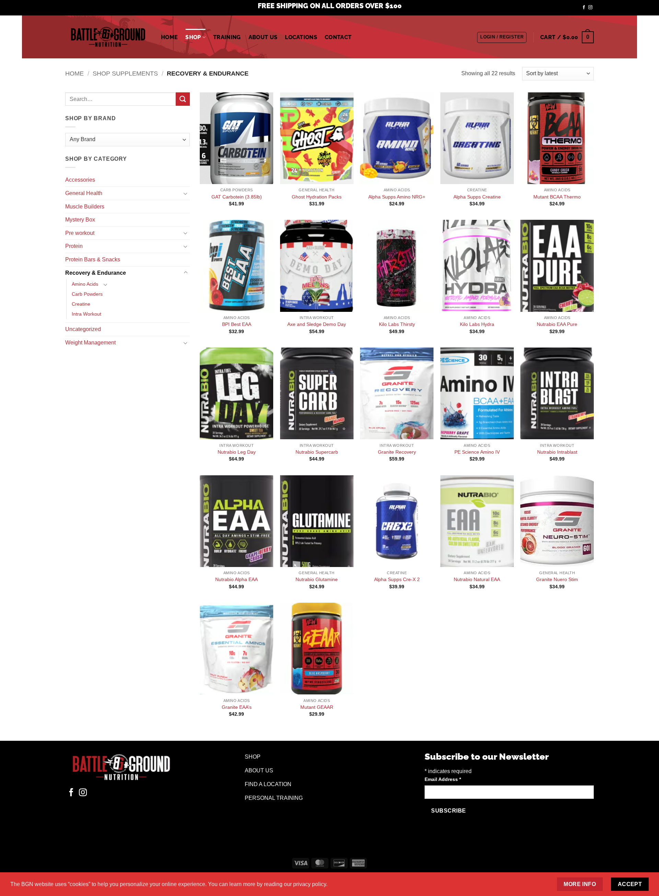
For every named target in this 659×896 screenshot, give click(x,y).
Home (169, 37)
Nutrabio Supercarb (317, 452)
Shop (193, 37)
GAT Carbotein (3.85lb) (236, 197)
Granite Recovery (397, 452)
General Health (83, 193)
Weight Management (90, 342)
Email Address (443, 779)
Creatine (81, 304)
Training (227, 37)
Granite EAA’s (237, 707)
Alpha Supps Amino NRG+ (396, 197)
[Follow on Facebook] (584, 7)
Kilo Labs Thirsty (397, 324)
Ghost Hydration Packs (317, 197)
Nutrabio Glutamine (317, 579)
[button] (502, 37)
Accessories (80, 180)
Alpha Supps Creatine (477, 197)
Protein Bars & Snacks (92, 259)
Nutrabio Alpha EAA (236, 579)
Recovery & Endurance (95, 273)
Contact (338, 37)
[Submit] (182, 99)
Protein (74, 246)
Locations (301, 37)
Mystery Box (80, 220)
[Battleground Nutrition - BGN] (108, 37)
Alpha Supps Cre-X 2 (397, 579)
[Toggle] (186, 193)
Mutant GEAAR (316, 707)
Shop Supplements (125, 73)
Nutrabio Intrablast (557, 452)
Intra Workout (86, 314)
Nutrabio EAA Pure (557, 324)
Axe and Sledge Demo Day (316, 324)
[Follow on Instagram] (590, 7)
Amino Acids (85, 284)
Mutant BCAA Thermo (557, 197)
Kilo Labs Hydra (477, 324)
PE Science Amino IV (477, 452)
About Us (263, 37)
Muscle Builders (84, 206)
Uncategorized (83, 329)
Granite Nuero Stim (557, 579)
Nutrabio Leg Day (237, 452)
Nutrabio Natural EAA (477, 579)
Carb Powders (87, 294)
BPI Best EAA (236, 324)
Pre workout (79, 233)
